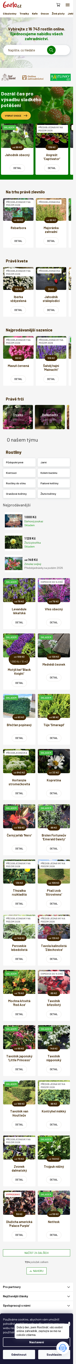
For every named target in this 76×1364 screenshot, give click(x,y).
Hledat (53, 50)
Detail (17, 168)
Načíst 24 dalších (37, 1252)
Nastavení (36, 1342)
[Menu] (67, 5)
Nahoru (38, 1270)
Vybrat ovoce (13, 115)
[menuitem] (9, 13)
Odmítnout (19, 1354)
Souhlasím (54, 1354)
